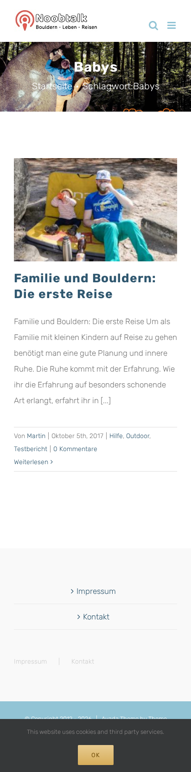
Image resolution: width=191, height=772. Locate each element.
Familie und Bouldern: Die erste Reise (85, 286)
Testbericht (30, 449)
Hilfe (116, 436)
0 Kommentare (75, 449)
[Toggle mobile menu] (172, 25)
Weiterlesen (31, 462)
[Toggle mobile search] (153, 25)
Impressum (96, 591)
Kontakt (96, 616)
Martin (36, 436)
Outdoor (137, 436)
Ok (95, 755)
